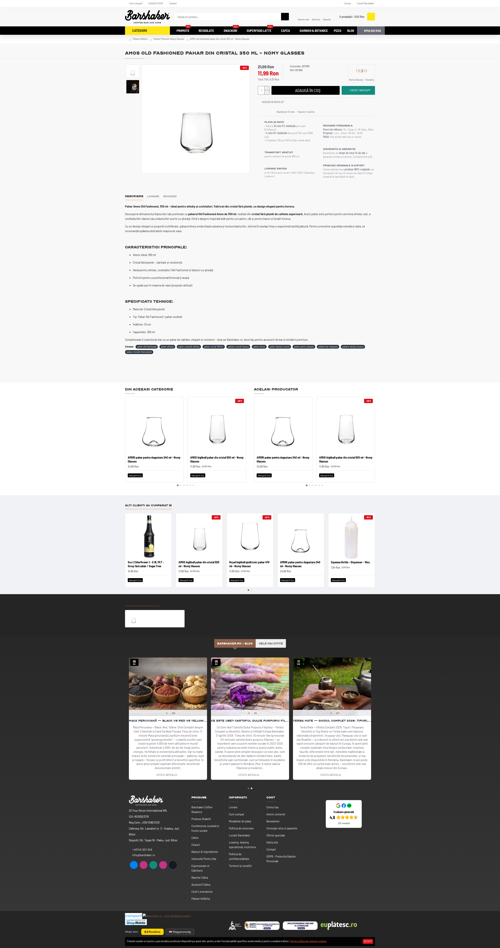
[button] (178, 485)
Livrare (153, 196)
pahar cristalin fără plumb (139, 351)
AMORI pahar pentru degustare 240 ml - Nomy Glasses (154, 459)
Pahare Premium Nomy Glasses (168, 38)
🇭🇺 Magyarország (180, 931)
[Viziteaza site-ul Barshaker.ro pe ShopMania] (136, 922)
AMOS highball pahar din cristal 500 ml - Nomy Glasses (217, 459)
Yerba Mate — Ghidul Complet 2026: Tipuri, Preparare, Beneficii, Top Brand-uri (332, 720)
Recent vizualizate (142, 602)
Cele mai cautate (178, 602)
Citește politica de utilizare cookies (308, 941)
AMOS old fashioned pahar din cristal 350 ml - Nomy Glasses (162, 613)
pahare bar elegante (328, 346)
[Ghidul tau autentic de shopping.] (133, 916)
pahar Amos (259, 346)
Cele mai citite (271, 643)
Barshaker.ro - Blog (235, 643)
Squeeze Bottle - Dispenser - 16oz (350, 562)
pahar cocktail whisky (188, 346)
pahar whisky (167, 346)
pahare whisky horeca (352, 346)
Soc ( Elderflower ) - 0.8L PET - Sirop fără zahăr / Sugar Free (146, 564)
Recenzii (170, 196)
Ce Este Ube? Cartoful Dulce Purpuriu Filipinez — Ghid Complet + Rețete (250, 720)
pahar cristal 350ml (213, 346)
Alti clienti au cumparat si (148, 505)
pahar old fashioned (146, 346)
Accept (368, 941)
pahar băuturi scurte (279, 346)
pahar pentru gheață (304, 346)
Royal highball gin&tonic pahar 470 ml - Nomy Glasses (249, 564)
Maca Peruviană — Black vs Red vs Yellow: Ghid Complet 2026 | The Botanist (168, 720)
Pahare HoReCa (140, 38)
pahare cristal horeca (238, 346)
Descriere (134, 196)
